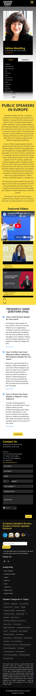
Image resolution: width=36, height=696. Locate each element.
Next (30, 33)
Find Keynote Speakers (25, 644)
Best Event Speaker (8, 658)
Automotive (8, 84)
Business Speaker (18, 638)
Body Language (9, 91)
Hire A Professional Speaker (10, 655)
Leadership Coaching (9, 614)
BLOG (5, 584)
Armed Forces (8, 77)
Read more (9, 347)
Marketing (6, 617)
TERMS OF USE (8, 590)
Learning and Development (23, 627)
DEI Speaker (7, 641)
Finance (5, 631)
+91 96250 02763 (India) (11, 456)
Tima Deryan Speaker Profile (8, 266)
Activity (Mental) (9, 66)
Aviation (7, 86)
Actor (6, 71)
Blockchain (8, 89)
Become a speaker (9, 574)
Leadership (6, 603)
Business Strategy (20, 610)
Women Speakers (23, 631)
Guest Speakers (13, 631)
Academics (8, 64)
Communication (17, 624)
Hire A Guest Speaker (16, 641)
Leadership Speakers (9, 651)
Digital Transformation (9, 627)
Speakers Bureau (8, 638)
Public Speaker (20, 634)
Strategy (23, 607)
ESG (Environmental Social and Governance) (14, 620)
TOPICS (6, 577)
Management (14, 603)
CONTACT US (7, 587)
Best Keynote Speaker (24, 655)
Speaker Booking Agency (10, 648)
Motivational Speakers (9, 634)
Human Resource (15, 617)
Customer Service (8, 607)
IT (26, 614)
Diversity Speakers (20, 651)
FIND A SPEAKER (8, 571)
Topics (10, 60)
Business (17, 607)
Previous (6, 33)
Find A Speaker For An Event (11, 644)
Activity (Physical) (9, 68)
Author (6, 82)
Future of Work (7, 624)
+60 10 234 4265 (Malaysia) (12, 458)
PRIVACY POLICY (8, 593)
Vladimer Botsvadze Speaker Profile (9, 293)
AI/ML (6, 75)
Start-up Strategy (24, 603)
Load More (18, 434)
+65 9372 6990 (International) (12, 454)
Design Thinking (20, 614)
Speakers (25, 60)
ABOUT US (7, 580)
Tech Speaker (20, 648)
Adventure (8, 73)
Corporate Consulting (9, 610)
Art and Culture (9, 80)
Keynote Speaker (28, 638)
